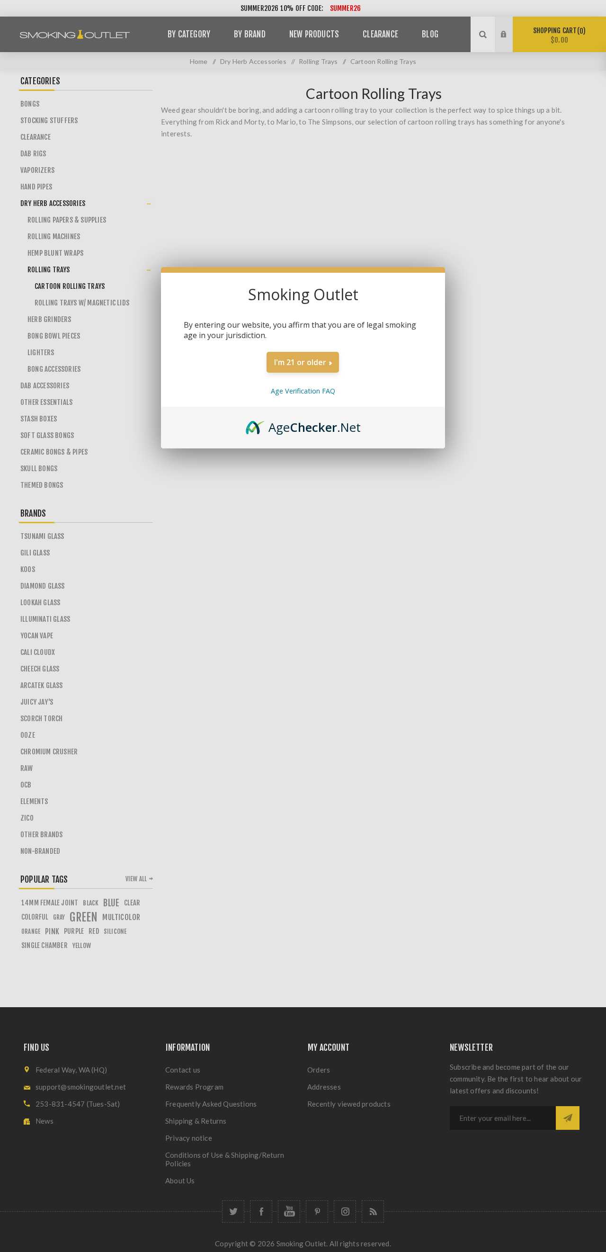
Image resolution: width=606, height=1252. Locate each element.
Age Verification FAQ (303, 390)
